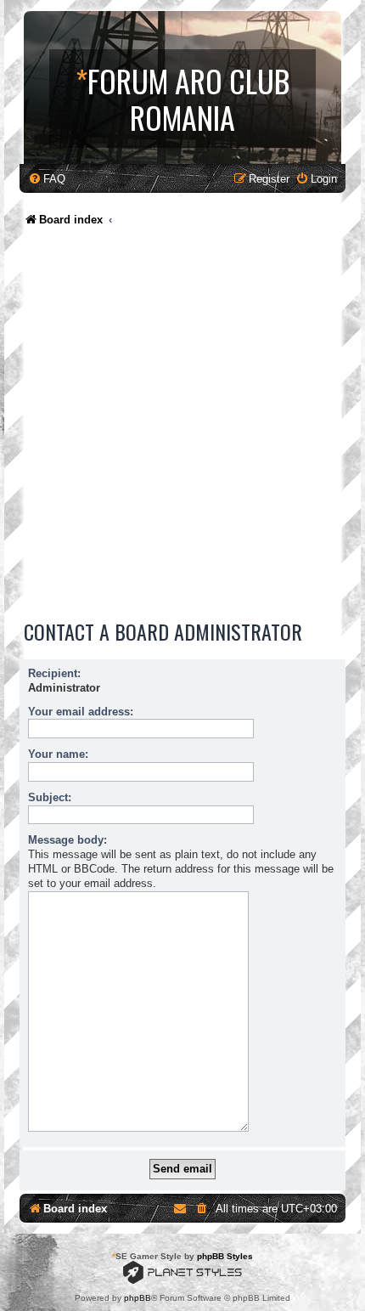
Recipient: (54, 673)
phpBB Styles (225, 1256)
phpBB (137, 1298)
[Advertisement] (182, 427)
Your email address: (80, 711)
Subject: (49, 797)
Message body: (67, 840)
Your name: (58, 754)
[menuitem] (46, 179)
